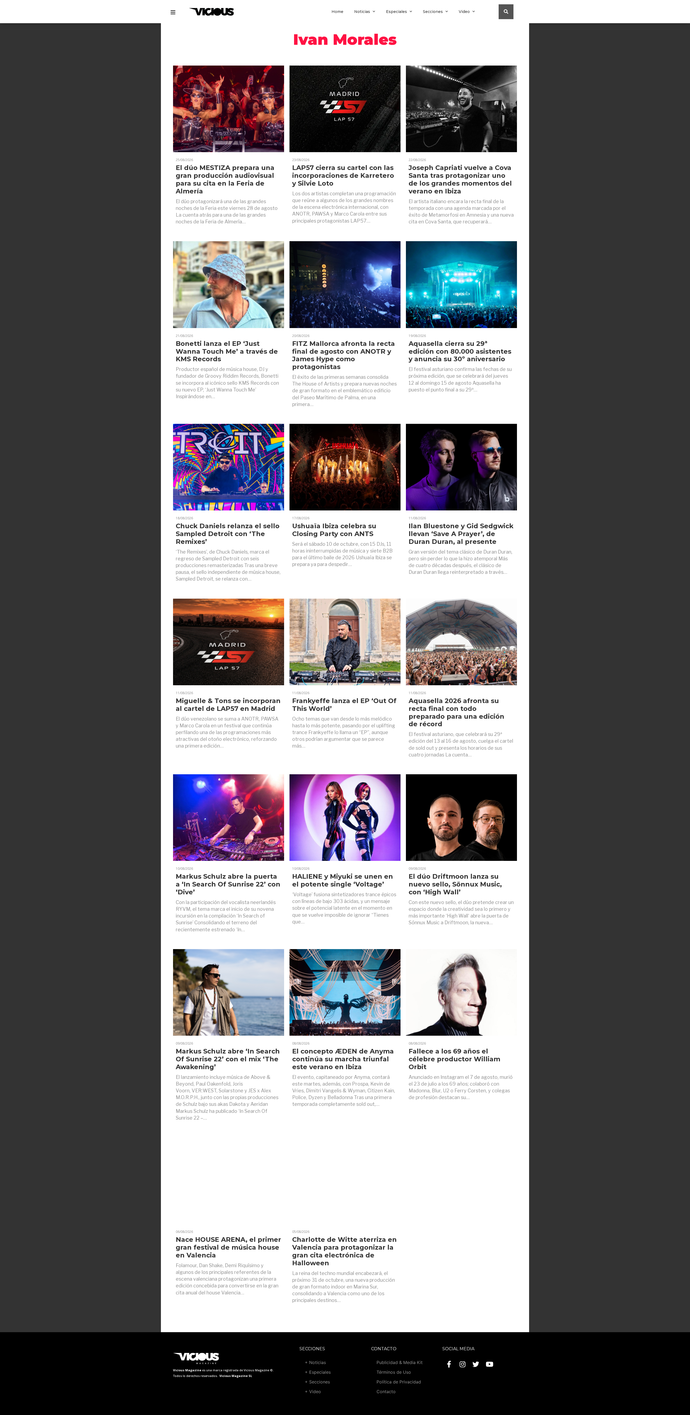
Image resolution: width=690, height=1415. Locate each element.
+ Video (313, 1391)
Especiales (396, 11)
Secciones (433, 11)
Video (464, 11)
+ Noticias (315, 1362)
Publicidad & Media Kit (400, 1362)
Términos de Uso (394, 1372)
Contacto (386, 1391)
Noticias (362, 11)
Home (337, 11)
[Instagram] (462, 1364)
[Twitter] (476, 1364)
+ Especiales (318, 1372)
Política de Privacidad (399, 1382)
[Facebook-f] (449, 1364)
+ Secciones (317, 1382)
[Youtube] (489, 1364)
